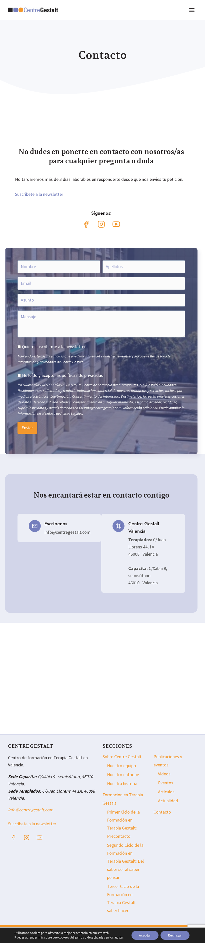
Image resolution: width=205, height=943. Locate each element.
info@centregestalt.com (30, 810)
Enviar (27, 427)
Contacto (162, 812)
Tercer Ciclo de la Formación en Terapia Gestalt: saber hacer (123, 898)
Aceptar (145, 935)
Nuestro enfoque (123, 774)
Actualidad (168, 801)
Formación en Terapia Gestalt (122, 799)
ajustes (119, 937)
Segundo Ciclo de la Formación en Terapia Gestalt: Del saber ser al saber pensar (125, 861)
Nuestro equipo (121, 765)
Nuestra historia (122, 783)
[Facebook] (13, 837)
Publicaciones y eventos (168, 760)
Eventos (165, 783)
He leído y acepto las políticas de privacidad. (63, 375)
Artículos (166, 792)
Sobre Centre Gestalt (122, 756)
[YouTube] (39, 837)
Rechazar (175, 935)
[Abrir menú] (191, 9)
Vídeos (164, 774)
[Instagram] (26, 837)
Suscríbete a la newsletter (39, 194)
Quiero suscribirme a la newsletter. (54, 346)
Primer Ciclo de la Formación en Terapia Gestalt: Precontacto (123, 824)
